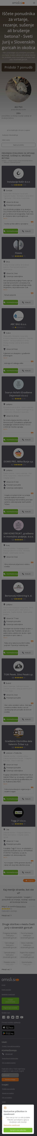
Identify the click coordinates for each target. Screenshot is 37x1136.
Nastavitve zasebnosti (12, 1125)
